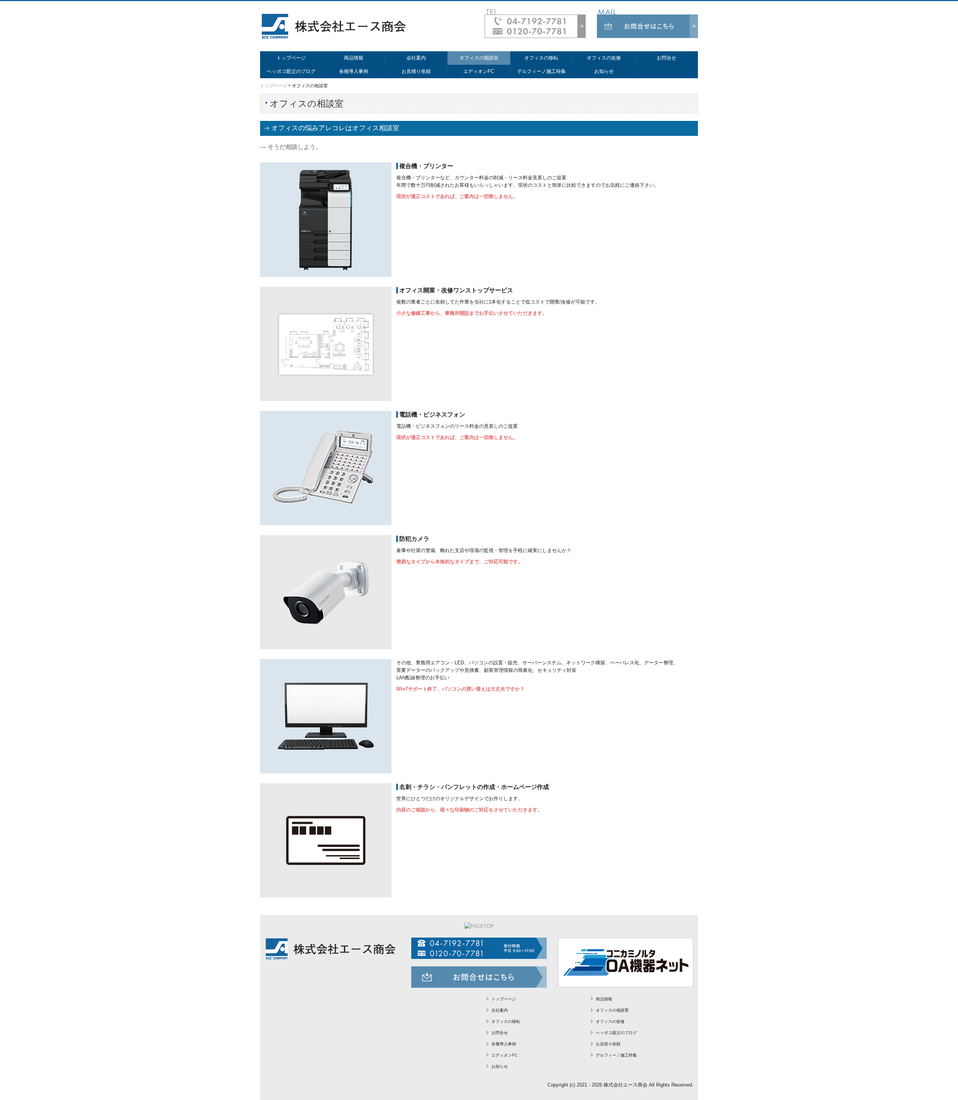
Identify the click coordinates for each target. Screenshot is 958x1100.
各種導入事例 (353, 71)
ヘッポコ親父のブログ (291, 71)
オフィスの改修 (604, 58)
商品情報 (353, 58)
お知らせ (604, 71)
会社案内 (416, 58)
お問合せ (666, 58)
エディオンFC (478, 71)
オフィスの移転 (541, 58)
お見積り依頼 (416, 71)
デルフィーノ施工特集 (541, 71)
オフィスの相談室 (479, 58)
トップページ (291, 58)
